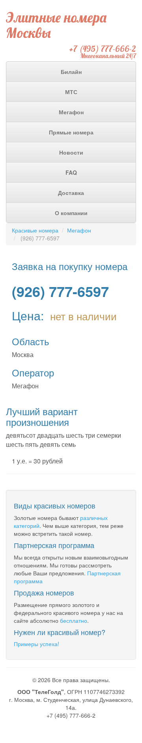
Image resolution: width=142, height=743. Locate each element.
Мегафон (71, 112)
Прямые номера (71, 132)
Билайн (71, 72)
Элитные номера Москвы (56, 25)
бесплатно (73, 620)
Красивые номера (35, 230)
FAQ (71, 172)
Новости (71, 152)
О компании (71, 213)
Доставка (71, 193)
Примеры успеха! (36, 644)
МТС (71, 92)
